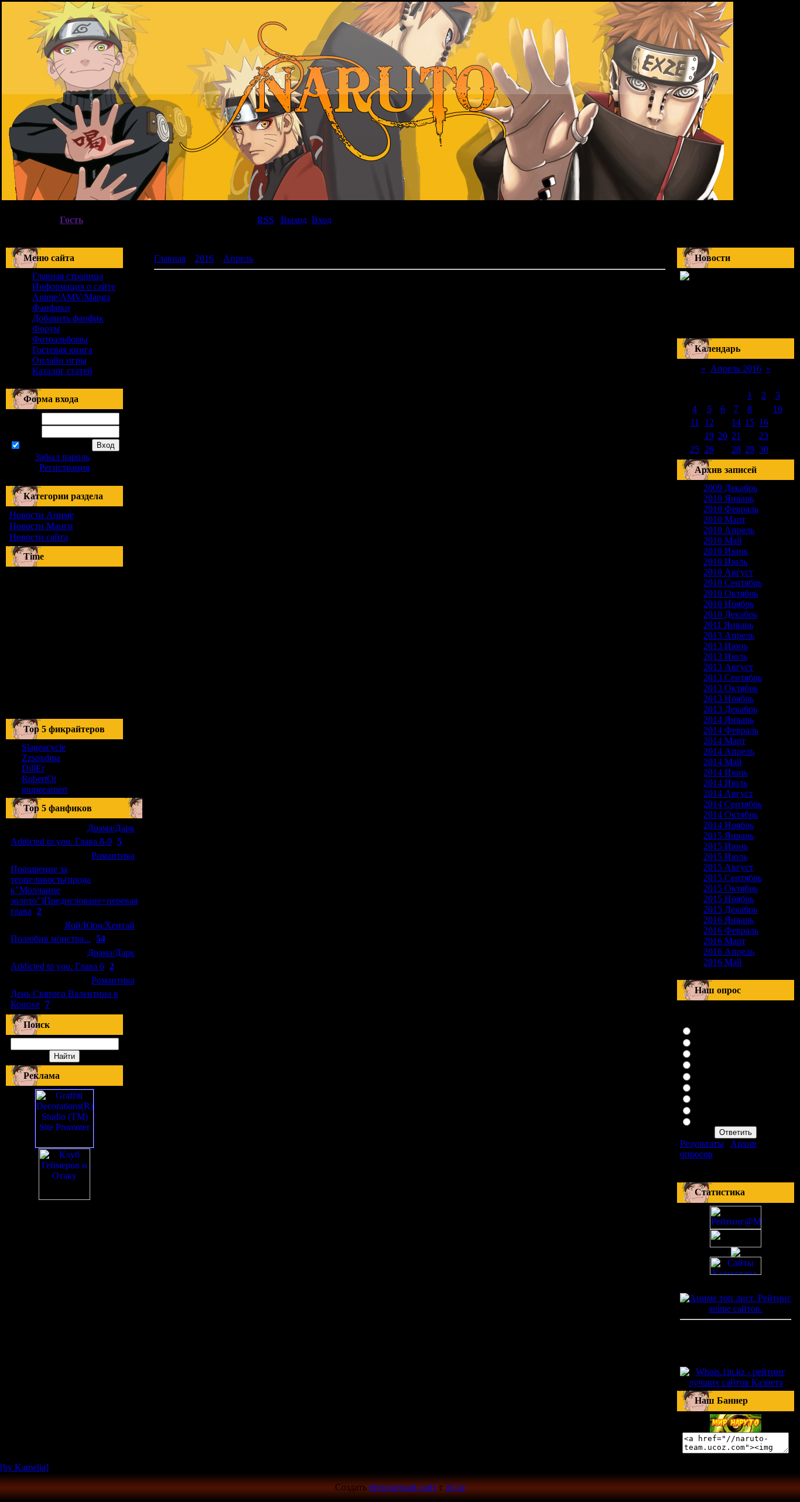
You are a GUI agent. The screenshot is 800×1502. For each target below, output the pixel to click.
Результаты (702, 1143)
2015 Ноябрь (728, 899)
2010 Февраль (730, 509)
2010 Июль (725, 562)
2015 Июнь (725, 846)
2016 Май (722, 962)
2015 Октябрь (730, 888)
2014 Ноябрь (728, 825)
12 (709, 422)
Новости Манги (41, 526)
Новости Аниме (41, 515)
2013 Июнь (725, 646)
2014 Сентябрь (732, 804)
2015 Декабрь (730, 909)
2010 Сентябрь (732, 583)
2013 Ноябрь (728, 699)
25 (694, 449)
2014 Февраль (730, 730)
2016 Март (724, 941)
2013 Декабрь (730, 709)
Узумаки (712, 1030)
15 (749, 422)
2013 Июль (725, 656)
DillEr (33, 768)
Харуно (710, 1098)
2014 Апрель (728, 751)
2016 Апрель (728, 951)
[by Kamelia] (24, 1467)
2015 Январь (728, 836)
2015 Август (728, 867)
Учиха (707, 1042)
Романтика (113, 855)
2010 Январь (728, 498)
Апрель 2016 (735, 368)
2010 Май (722, 541)
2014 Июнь (725, 772)
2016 (204, 258)
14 (736, 422)
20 (722, 436)
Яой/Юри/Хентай (99, 925)
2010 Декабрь (730, 614)
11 (694, 422)
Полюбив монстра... (51, 939)
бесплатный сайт (403, 1487)
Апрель (238, 258)
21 (736, 436)
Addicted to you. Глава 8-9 (61, 841)
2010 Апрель (728, 530)
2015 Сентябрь (732, 878)
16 (763, 422)
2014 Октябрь (730, 814)
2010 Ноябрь (728, 604)
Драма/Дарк (111, 828)
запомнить (42, 446)
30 (763, 449)
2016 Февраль (730, 930)
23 (763, 436)
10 (777, 409)
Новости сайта (38, 537)
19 (709, 436)
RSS (265, 220)
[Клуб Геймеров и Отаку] (64, 1174)
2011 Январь (728, 625)
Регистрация (64, 467)
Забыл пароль (62, 457)
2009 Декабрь (730, 488)
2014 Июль (725, 783)
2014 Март (724, 741)
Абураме (712, 1064)
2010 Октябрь (730, 593)
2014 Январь (728, 720)
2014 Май (722, 762)
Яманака (712, 1110)
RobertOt (39, 779)
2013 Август (728, 667)
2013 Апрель (728, 635)
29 (749, 449)
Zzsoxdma (41, 758)
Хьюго (708, 1053)
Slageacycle (44, 747)
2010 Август (728, 572)
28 (736, 449)
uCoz (456, 1487)
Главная (170, 258)
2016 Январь (728, 920)
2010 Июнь (725, 551)
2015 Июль (725, 857)
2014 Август (728, 793)
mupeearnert (44, 789)
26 (709, 449)
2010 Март (724, 519)
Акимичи (714, 1076)
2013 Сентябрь (732, 678)
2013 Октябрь (730, 688)
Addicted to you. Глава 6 (57, 966)
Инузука (712, 1087)
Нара (704, 1121)
